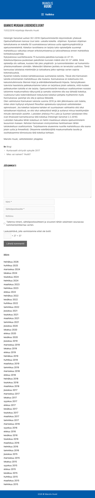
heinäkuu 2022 (11, 295)
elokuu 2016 (10, 431)
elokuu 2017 (10, 405)
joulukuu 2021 (10, 311)
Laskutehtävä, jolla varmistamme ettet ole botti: (27, 231)
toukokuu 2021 (11, 314)
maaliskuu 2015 (11, 480)
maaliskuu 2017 (11, 416)
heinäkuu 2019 (11, 356)
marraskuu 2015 (12, 458)
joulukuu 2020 (11, 326)
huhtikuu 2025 (11, 265)
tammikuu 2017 (11, 420)
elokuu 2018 (10, 375)
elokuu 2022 (10, 292)
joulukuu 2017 (10, 390)
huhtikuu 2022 (11, 303)
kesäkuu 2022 (11, 299)
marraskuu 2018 (12, 371)
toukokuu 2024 (11, 277)
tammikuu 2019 (11, 367)
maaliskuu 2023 (12, 284)
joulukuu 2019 (11, 341)
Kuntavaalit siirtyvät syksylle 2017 (23, 150)
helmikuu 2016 (11, 446)
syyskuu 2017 (10, 401)
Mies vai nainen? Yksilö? (19, 154)
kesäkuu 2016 (11, 435)
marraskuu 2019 (12, 345)
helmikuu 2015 (11, 484)
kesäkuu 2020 (11, 337)
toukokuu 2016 (11, 439)
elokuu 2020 (10, 333)
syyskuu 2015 (10, 465)
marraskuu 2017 (12, 394)
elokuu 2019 (10, 352)
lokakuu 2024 (10, 273)
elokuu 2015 (10, 469)
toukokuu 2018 (11, 382)
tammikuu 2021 (11, 322)
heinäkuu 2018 (11, 378)
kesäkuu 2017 (10, 409)
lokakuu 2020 (10, 329)
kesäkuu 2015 (10, 473)
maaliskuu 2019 (11, 363)
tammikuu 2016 (11, 450)
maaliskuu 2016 (11, 443)
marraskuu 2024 (12, 269)
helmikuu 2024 (11, 280)
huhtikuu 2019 (11, 360)
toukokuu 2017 (11, 412)
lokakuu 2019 (10, 348)
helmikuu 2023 (11, 288)
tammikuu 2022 (11, 307)
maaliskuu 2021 (11, 318)
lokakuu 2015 (10, 461)
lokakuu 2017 (10, 397)
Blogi (9, 146)
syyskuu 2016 (10, 428)
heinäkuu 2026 (11, 262)
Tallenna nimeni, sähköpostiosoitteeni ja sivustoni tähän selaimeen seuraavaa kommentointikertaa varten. (45, 223)
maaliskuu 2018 (11, 386)
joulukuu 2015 (10, 454)
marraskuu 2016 (12, 424)
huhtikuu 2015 (11, 476)
